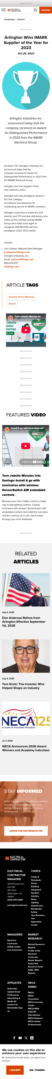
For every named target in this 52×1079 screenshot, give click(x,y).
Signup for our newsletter (26, 831)
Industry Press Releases (21, 296)
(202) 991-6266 (15, 900)
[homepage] (14, 10)
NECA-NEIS (33, 1008)
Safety (34, 912)
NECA (31, 992)
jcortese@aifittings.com (17, 252)
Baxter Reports (35, 960)
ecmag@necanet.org (17, 905)
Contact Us (12, 1004)
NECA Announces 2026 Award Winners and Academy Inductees (25, 748)
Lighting (35, 902)
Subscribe (45, 10)
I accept (15, 1070)
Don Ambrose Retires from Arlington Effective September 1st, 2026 (23, 622)
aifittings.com (11, 266)
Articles (21, 19)
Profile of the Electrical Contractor (34, 954)
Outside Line (37, 905)
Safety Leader (14, 946)
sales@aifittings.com (22, 259)
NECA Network (35, 1018)
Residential (36, 909)
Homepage (9, 19)
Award (12, 303)
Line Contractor (14, 950)
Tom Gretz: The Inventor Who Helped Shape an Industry (23, 686)
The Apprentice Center (36, 921)
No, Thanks (37, 1070)
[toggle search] (35, 10)
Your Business (38, 915)
